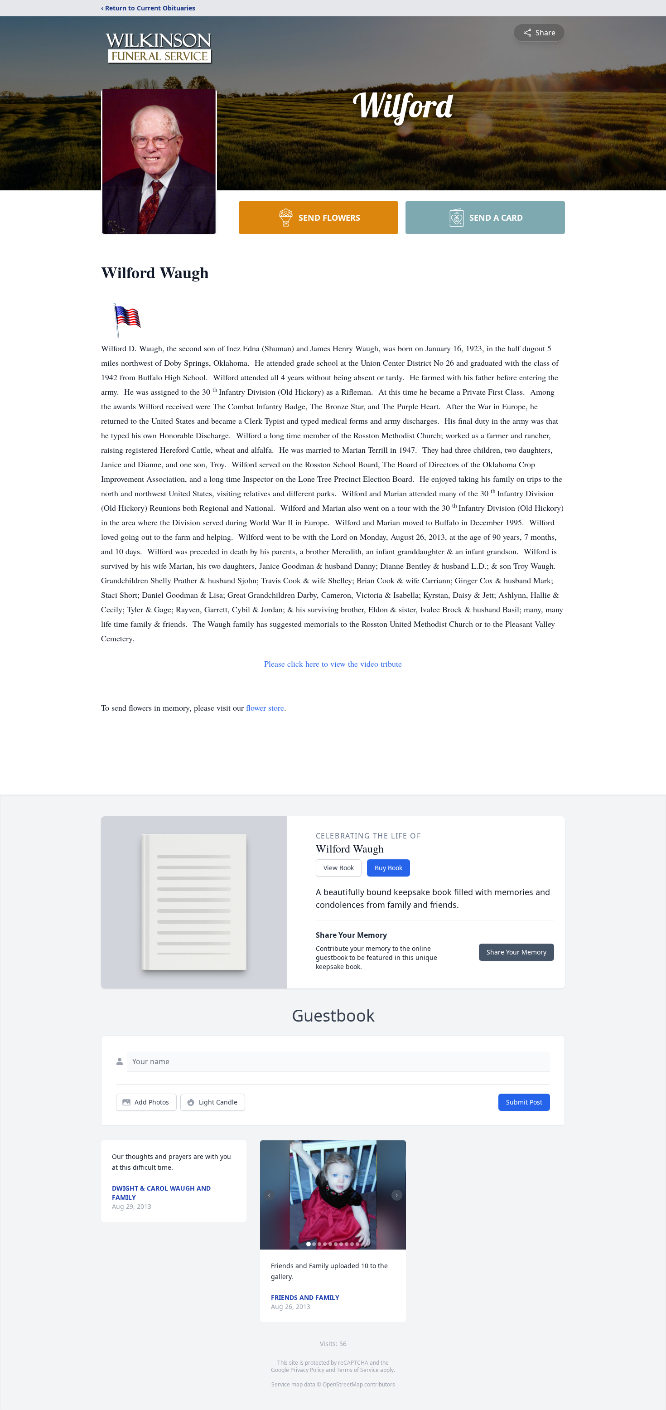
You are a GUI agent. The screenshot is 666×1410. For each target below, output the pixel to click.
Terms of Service (358, 1370)
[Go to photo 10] (357, 1244)
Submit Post (524, 1102)
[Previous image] (269, 1195)
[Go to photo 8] (346, 1244)
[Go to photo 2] (314, 1244)
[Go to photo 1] (308, 1244)
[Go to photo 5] (330, 1244)
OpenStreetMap (343, 1384)
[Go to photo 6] (336, 1244)
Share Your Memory (516, 952)
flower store (265, 707)
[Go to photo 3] (319, 1244)
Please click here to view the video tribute (333, 663)
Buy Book (388, 867)
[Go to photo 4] (325, 1244)
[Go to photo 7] (341, 1244)
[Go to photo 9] (352, 1244)
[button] (333, 1195)
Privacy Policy (307, 1370)
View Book (338, 867)
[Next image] (396, 1195)
